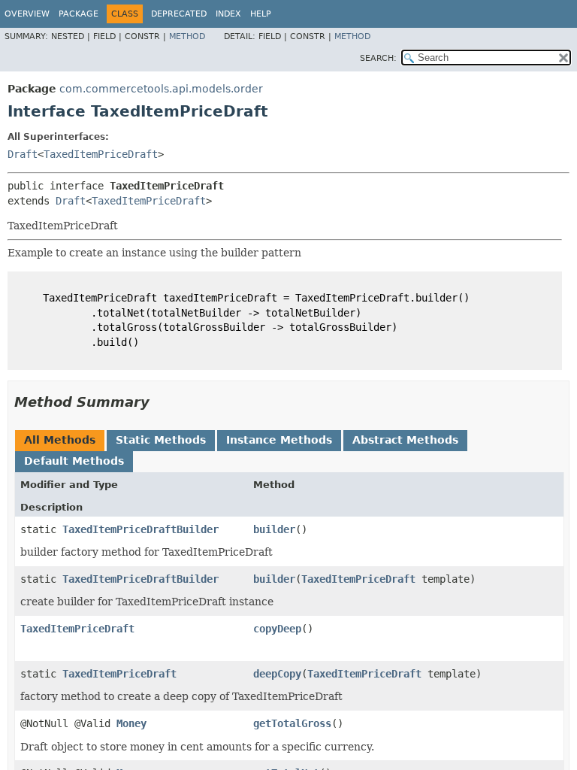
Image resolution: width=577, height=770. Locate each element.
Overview (27, 14)
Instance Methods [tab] (279, 440)
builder (274, 529)
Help (260, 14)
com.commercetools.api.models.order (161, 89)
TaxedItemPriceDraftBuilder (140, 529)
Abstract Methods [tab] (405, 440)
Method (187, 36)
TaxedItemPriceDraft (101, 154)
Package (78, 14)
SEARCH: (378, 58)
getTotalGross (292, 723)
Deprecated (179, 14)
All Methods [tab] (59, 440)
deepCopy (277, 674)
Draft (23, 154)
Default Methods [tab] (74, 461)
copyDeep (277, 629)
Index (228, 14)
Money (131, 723)
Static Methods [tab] (161, 440)
